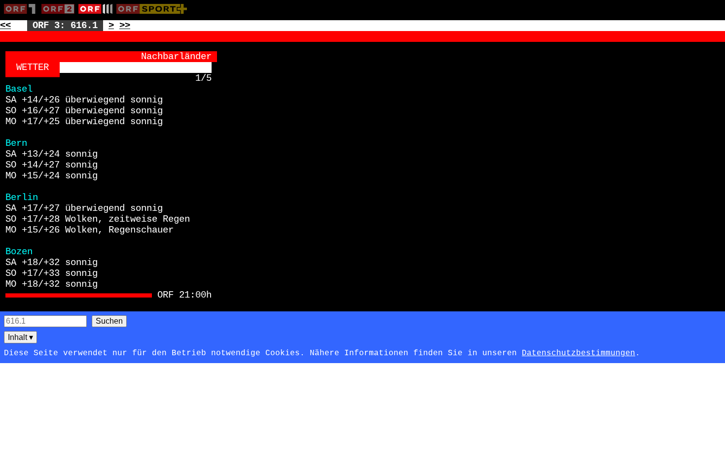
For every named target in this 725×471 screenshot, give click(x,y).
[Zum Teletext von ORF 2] (59, 15)
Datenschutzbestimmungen (578, 353)
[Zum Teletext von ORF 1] (22, 15)
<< (5, 25)
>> (124, 25)
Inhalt (20, 337)
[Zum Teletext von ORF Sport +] (153, 15)
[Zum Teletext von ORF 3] (97, 15)
